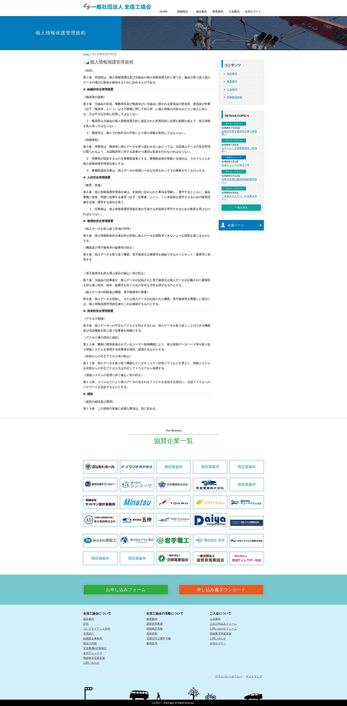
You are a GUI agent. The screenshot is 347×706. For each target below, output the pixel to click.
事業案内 (217, 11)
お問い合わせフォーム (223, 628)
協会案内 (201, 11)
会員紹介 (88, 633)
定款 (86, 623)
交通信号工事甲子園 (158, 638)
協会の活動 (90, 643)
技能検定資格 (154, 628)
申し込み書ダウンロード (221, 589)
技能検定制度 (234, 97)
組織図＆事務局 (92, 638)
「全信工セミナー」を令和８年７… (239, 197)
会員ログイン (253, 11)
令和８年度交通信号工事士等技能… (239, 132)
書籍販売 (151, 643)
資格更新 (151, 633)
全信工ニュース (92, 653)
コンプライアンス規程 (96, 628)
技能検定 (182, 11)
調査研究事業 (154, 623)
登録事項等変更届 (94, 658)
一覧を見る (241, 207)
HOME (164, 11)
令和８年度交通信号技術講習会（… (239, 180)
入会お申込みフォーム (223, 623)
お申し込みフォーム (126, 589)
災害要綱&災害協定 (95, 648)
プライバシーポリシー (228, 676)
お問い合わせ (91, 662)
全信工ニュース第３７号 (235, 165)
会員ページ (236, 225)
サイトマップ (254, 676)
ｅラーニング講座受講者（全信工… (239, 149)
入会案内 (234, 11)
